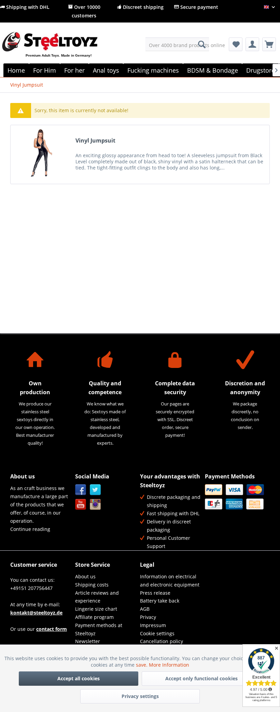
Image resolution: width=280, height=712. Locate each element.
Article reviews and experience (97, 597)
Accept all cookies (78, 678)
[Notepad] (235, 44)
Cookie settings (157, 633)
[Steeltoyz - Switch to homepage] (61, 49)
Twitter (95, 489)
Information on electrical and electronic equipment (169, 580)
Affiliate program (94, 617)
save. (142, 665)
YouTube (80, 504)
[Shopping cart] (269, 44)
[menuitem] (177, 44)
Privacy (148, 617)
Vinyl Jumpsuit (95, 140)
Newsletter (87, 641)
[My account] (252, 44)
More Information (169, 665)
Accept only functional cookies (201, 678)
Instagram (95, 504)
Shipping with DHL (27, 7)
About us (85, 576)
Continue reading (30, 529)
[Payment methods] (235, 496)
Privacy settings (140, 696)
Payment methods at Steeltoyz (98, 629)
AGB (145, 609)
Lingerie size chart (96, 609)
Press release (155, 593)
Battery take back (159, 600)
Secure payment (198, 7)
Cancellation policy (161, 641)
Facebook (80, 489)
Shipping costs (92, 584)
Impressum (153, 625)
